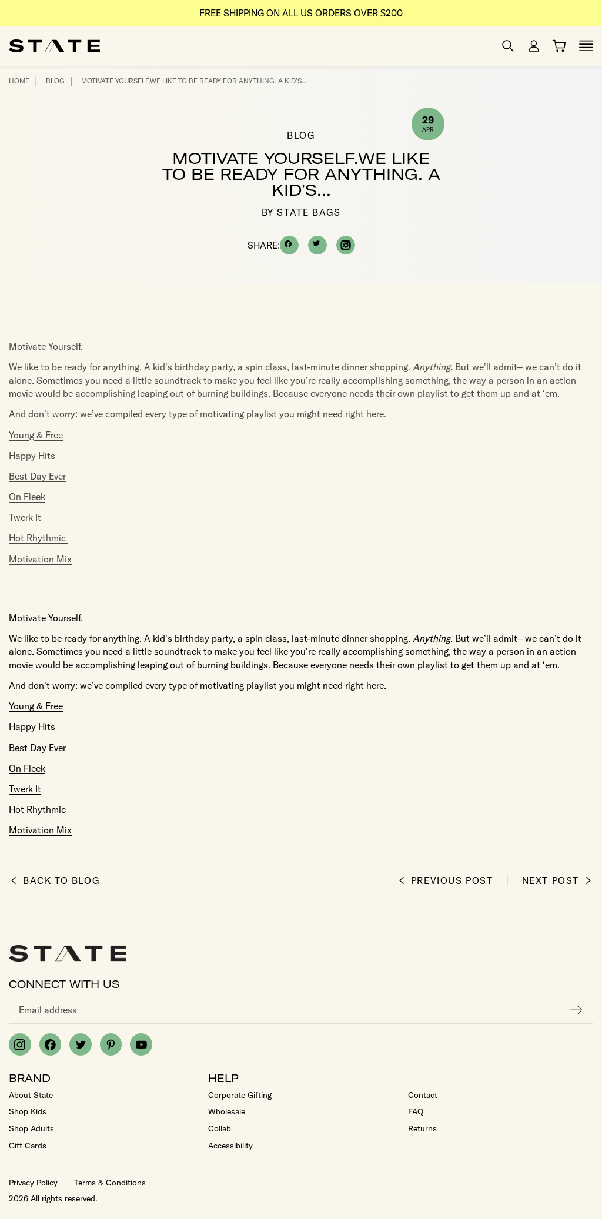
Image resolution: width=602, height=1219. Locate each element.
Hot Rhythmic (38, 538)
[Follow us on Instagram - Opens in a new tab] (345, 245)
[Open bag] (559, 46)
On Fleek (27, 497)
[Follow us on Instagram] (20, 1044)
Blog (55, 80)
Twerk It (25, 517)
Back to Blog (61, 880)
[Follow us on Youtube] (141, 1044)
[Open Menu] (586, 46)
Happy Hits (32, 455)
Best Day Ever (37, 476)
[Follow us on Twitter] (80, 1044)
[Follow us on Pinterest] (111, 1044)
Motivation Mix (40, 559)
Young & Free (36, 435)
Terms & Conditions (110, 1182)
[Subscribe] (576, 1009)
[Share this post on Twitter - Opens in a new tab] (317, 245)
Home (19, 80)
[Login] (534, 46)
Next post (550, 880)
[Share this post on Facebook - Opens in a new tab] (289, 245)
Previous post (452, 880)
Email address (48, 1009)
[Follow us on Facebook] (50, 1044)
